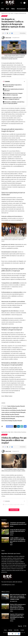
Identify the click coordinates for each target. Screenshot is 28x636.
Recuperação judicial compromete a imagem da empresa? (12, 85)
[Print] (12, 33)
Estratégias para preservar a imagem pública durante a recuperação (12, 94)
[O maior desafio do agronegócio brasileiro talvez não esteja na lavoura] (5, 532)
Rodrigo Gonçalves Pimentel (8, 416)
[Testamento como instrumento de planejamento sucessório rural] (5, 524)
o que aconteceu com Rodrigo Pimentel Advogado (13, 412)
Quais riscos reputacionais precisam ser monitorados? (13, 89)
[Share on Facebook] (5, 33)
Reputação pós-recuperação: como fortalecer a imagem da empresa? (12, 98)
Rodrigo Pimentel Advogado (8, 418)
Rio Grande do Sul (13, 601)
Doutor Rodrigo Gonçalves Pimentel (16, 406)
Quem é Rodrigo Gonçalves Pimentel (10, 414)
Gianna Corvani (8, 37)
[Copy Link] (10, 33)
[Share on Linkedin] (18, 426)
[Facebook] (24, 626)
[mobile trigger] (2, 3)
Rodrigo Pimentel (20, 416)
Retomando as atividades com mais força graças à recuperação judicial (13, 102)
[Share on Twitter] (7, 33)
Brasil (11, 544)
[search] (21, 3)
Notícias (4, 434)
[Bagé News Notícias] (9, 3)
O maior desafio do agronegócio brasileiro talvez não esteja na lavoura (17, 531)
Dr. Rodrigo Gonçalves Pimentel (9, 408)
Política (11, 611)
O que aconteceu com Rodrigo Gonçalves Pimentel (13, 410)
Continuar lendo (14, 509)
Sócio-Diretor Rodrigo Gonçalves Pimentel (11, 420)
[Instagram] (26, 626)
